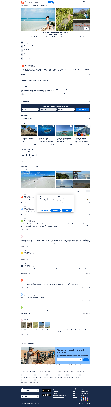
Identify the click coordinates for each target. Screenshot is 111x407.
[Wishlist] (79, 2)
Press (74, 395)
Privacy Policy (55, 393)
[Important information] (89, 118)
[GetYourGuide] (22, 2)
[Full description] (89, 87)
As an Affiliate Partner (85, 393)
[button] (58, 34)
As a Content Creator (84, 391)
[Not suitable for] (89, 101)
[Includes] (89, 98)
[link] (29, 135)
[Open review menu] (89, 197)
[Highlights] (89, 78)
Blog (74, 393)
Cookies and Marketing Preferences (59, 395)
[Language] (84, 2)
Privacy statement (24, 365)
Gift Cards (75, 397)
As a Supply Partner (84, 389)
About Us (75, 389)
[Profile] (88, 2)
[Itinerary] (89, 74)
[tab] (29, 371)
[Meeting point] (89, 115)
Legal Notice (55, 391)
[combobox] (37, 2)
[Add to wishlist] (36, 126)
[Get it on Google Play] (46, 390)
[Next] (90, 135)
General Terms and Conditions (58, 397)
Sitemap (54, 400)
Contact (54, 389)
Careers (74, 391)
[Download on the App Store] (46, 395)
